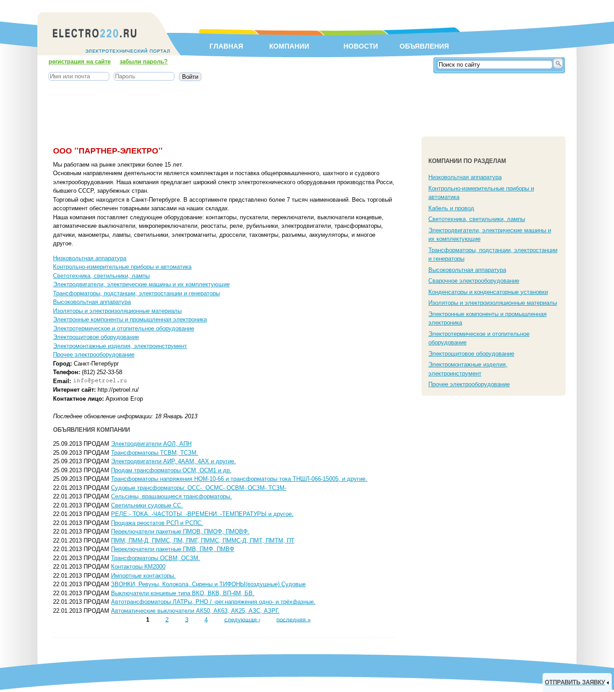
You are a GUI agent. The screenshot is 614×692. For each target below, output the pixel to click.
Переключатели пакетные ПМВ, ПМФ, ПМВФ (172, 549)
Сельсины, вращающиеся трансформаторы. (171, 496)
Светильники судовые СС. (147, 505)
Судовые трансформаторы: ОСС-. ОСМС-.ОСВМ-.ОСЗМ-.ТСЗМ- (198, 487)
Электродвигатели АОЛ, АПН (151, 443)
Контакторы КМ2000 (138, 566)
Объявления (424, 46)
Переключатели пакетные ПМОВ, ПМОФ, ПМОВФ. (180, 531)
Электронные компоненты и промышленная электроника (130, 319)
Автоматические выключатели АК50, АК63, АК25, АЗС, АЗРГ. (195, 610)
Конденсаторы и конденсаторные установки (488, 292)
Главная (226, 46)
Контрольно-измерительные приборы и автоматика (122, 266)
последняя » (293, 619)
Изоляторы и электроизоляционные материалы (117, 311)
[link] (577, 682)
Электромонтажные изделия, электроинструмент (120, 346)
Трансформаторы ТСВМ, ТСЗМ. (154, 452)
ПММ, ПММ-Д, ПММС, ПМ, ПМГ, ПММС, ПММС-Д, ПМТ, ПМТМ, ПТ (202, 540)
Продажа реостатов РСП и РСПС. (157, 523)
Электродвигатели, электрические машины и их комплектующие (141, 284)
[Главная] (110, 56)
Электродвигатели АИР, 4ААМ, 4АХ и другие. (173, 461)
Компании (289, 46)
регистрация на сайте (80, 61)
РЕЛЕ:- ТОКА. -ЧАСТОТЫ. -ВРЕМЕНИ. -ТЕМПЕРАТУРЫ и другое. (202, 514)
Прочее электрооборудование (93, 354)
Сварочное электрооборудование (473, 280)
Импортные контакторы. (143, 575)
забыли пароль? (144, 61)
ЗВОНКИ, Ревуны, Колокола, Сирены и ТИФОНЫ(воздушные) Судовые (208, 584)
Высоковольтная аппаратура (92, 302)
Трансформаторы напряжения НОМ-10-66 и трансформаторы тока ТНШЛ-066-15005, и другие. (239, 478)
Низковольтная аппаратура (89, 258)
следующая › (242, 619)
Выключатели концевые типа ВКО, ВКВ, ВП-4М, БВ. (182, 593)
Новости (360, 46)
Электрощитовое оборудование (96, 337)
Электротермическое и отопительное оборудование (123, 328)
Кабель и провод (451, 208)
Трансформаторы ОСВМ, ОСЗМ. (155, 558)
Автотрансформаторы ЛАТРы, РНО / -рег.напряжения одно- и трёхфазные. (213, 601)
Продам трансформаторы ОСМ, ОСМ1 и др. (171, 470)
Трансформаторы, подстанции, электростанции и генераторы (136, 293)
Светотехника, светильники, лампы (101, 275)
